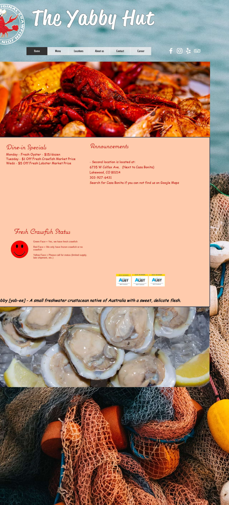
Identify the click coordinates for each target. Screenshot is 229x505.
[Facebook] (171, 51)
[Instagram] (179, 51)
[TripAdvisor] (197, 51)
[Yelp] (188, 51)
